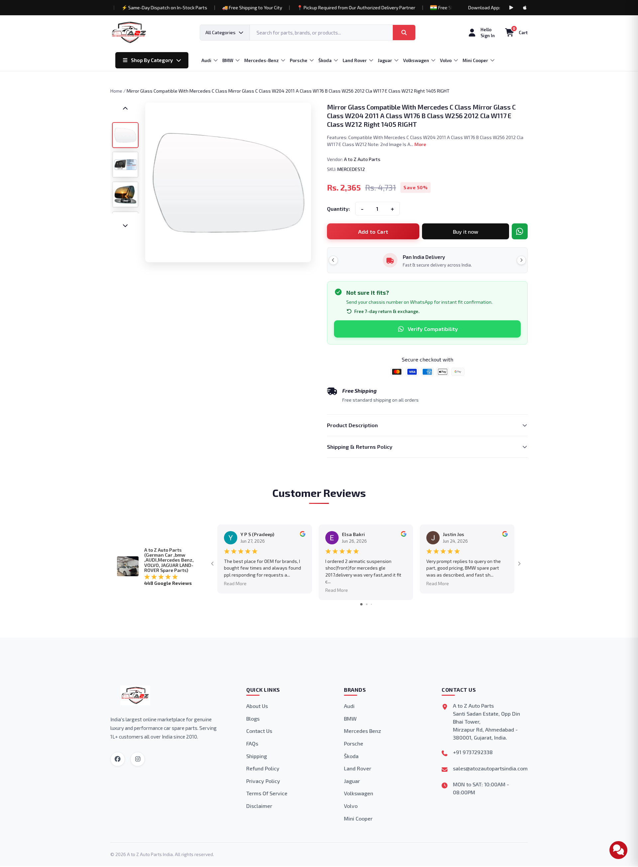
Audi (349, 706)
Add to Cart (373, 231)
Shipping (256, 756)
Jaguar (352, 781)
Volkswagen (358, 793)
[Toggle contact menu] (618, 850)
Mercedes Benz (362, 731)
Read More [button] (235, 583)
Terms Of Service (266, 793)
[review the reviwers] (302, 535)
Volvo (351, 806)
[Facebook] (117, 759)
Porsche (353, 743)
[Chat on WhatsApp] (520, 231)
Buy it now (465, 231)
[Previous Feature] (333, 260)
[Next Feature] (521, 260)
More (420, 144)
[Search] (404, 32)
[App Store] (525, 7)
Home (116, 91)
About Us (257, 706)
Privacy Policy (263, 781)
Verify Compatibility (433, 329)
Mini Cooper (358, 818)
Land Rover (357, 768)
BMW (350, 718)
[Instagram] (137, 759)
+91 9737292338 (473, 752)
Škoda (351, 756)
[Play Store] (511, 7)
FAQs (252, 743)
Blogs (253, 718)
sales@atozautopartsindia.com (490, 768)
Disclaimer (259, 806)
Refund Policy (262, 768)
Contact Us (259, 731)
